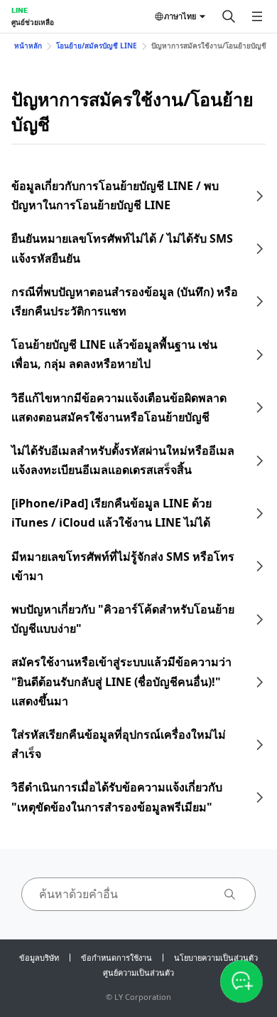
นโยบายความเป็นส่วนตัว (216, 957)
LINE (19, 10)
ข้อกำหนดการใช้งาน (116, 957)
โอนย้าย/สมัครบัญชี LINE (96, 46)
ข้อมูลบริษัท (39, 957)
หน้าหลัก (28, 46)
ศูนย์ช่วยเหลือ (32, 22)
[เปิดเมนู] (257, 16)
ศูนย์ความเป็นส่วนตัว (138, 972)
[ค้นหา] (228, 16)
